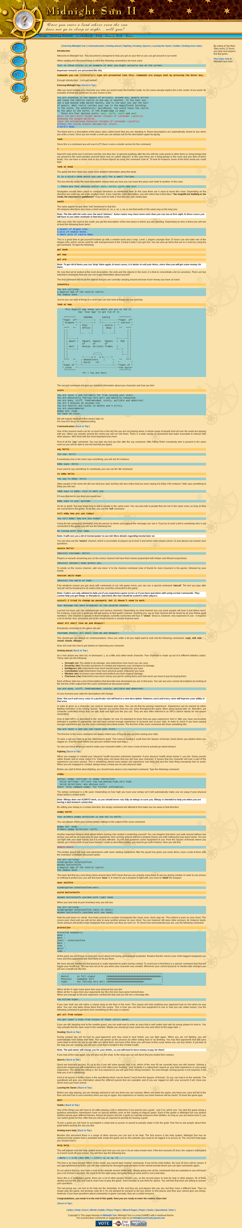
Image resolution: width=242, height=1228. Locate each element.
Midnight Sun (110, 1215)
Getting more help (191, 46)
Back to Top (88, 85)
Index (71, 1210)
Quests (146, 46)
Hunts (150, 1210)
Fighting (127, 46)
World (93, 1210)
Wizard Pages (130, 1210)
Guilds (176, 46)
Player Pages (114, 1210)
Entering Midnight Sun (74, 46)
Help (77, 1210)
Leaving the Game (162, 46)
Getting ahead (113, 46)
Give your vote (221, 58)
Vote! (171, 1210)
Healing (137, 46)
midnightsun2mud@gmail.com (148, 1218)
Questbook (161, 1210)
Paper (142, 1210)
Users (85, 1210)
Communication (95, 46)
